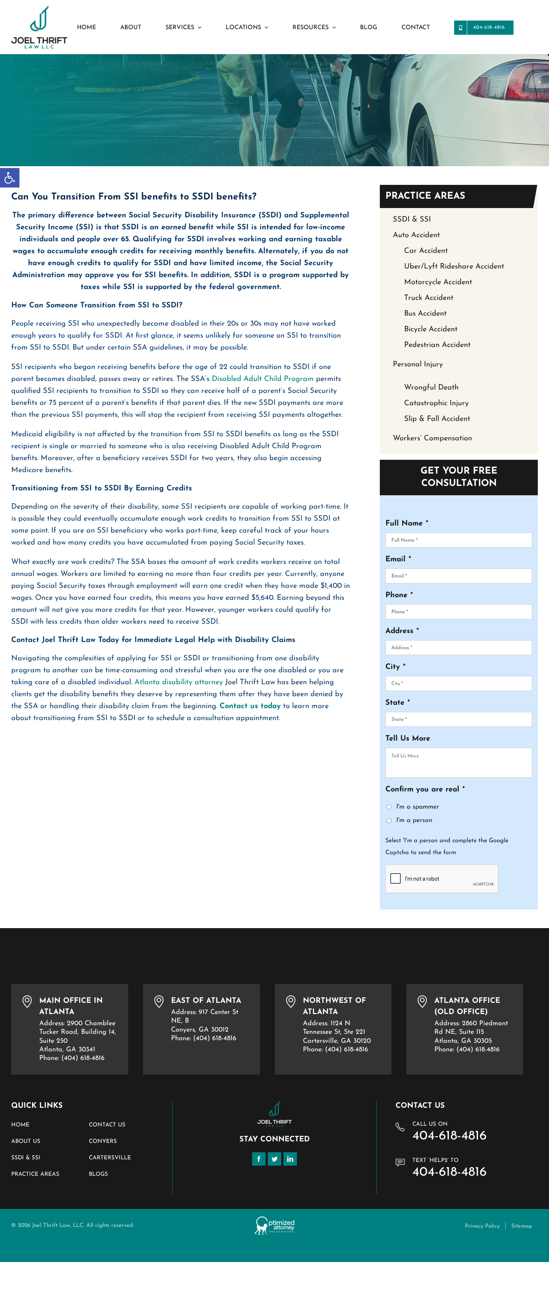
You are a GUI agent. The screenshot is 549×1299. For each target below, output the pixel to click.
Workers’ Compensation (432, 438)
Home (20, 1125)
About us (25, 1141)
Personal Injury (418, 364)
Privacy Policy (482, 1226)
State (397, 703)
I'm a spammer (417, 807)
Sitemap (521, 1226)
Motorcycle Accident (438, 282)
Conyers (103, 1141)
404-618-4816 (449, 1136)
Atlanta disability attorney (178, 682)
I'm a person (414, 820)
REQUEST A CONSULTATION (64, 1248)
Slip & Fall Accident (437, 419)
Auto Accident (416, 235)
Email (398, 559)
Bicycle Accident (431, 329)
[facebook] (259, 1159)
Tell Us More (407, 738)
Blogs (98, 1174)
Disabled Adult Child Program (264, 379)
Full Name (406, 523)
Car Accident (426, 251)
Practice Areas (35, 1174)
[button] (9, 177)
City (395, 667)
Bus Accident (425, 313)
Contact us (107, 1125)
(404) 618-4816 (83, 1058)
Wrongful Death (431, 387)
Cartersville (110, 1158)
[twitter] (274, 1159)
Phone (399, 595)
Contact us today (250, 706)
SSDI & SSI (412, 219)
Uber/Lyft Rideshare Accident (454, 266)
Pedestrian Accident (437, 345)
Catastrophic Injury (436, 403)
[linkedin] (290, 1159)
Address (402, 631)
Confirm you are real (425, 789)
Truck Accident (428, 298)
